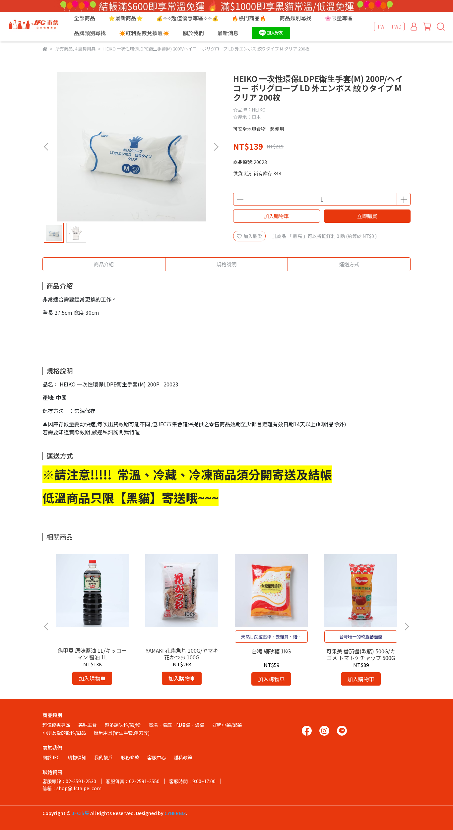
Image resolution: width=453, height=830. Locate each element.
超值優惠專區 (56, 724)
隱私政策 (183, 757)
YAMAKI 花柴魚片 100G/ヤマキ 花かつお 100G (182, 653)
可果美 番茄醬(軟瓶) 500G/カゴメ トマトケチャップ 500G (360, 654)
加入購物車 (276, 215)
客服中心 (156, 757)
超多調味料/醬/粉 (123, 724)
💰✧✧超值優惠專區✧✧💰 (187, 18)
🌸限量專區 (339, 18)
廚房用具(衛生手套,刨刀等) (122, 732)
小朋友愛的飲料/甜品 (64, 732)
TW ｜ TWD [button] (389, 27)
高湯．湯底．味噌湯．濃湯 (176, 724)
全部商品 (84, 18)
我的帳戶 (103, 757)
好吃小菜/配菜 (227, 724)
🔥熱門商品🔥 (249, 18)
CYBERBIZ (175, 813)
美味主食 (87, 724)
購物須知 (77, 757)
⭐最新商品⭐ (125, 18)
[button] (216, 147)
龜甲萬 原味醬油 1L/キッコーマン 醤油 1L (92, 653)
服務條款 (130, 757)
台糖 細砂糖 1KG (271, 651)
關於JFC (51, 757)
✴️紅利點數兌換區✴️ (144, 33)
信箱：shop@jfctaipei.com (71, 788)
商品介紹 (104, 264)
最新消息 (227, 33)
